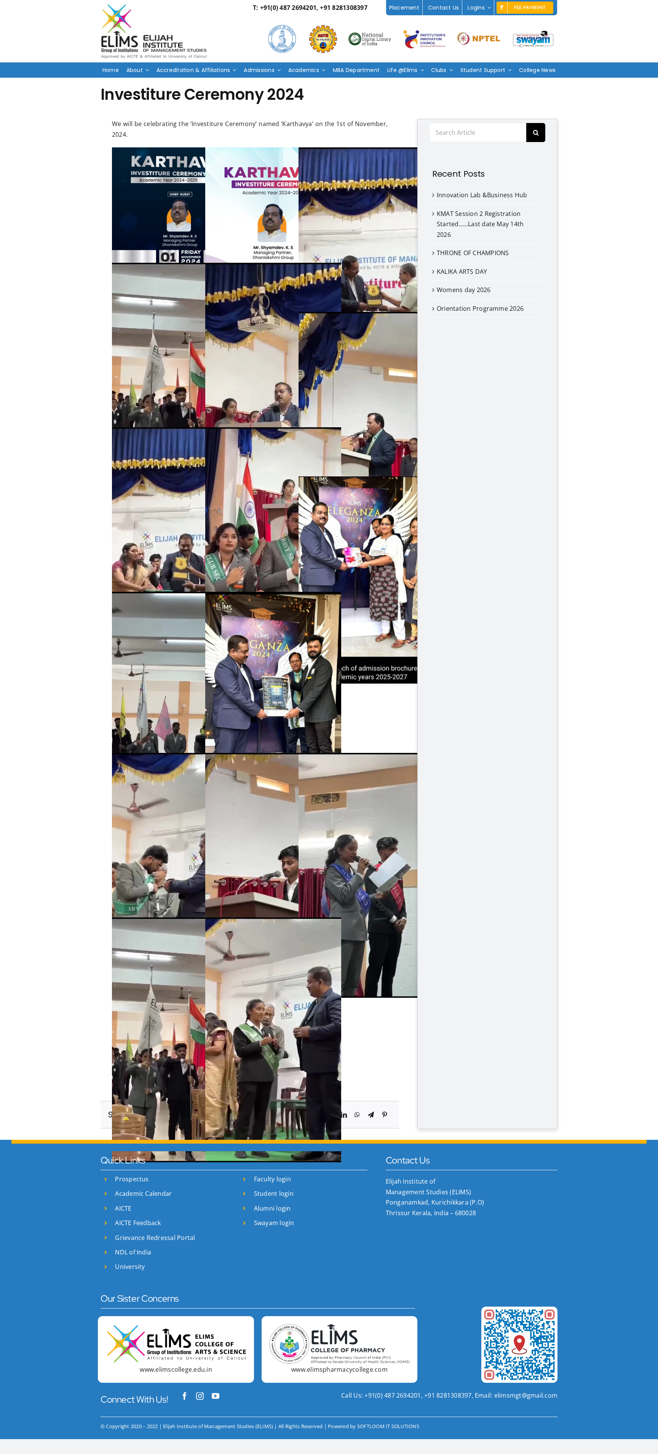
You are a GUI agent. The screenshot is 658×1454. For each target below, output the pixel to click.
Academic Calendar (143, 1193)
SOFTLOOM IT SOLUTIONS (388, 1426)
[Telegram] (371, 1115)
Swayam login (274, 1223)
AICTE (123, 1208)
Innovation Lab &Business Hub (482, 195)
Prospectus (132, 1179)
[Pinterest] (384, 1115)
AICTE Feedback (138, 1223)
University (130, 1266)
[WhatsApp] (357, 1115)
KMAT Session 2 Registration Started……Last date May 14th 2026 (480, 224)
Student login (274, 1193)
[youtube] (215, 1396)
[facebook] (184, 1396)
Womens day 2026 (464, 290)
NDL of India (133, 1252)
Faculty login (272, 1179)
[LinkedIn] (344, 1115)
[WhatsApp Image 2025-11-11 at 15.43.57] (519, 1309)
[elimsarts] (175, 1327)
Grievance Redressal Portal (155, 1238)
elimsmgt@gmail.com (524, 1395)
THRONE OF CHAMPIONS (473, 253)
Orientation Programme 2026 (480, 308)
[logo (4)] (339, 1327)
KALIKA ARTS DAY (462, 271)
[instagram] (200, 1396)
